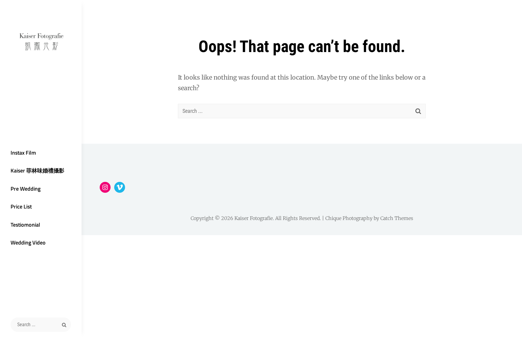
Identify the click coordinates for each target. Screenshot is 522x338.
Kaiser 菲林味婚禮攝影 (37, 170)
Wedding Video (28, 242)
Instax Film (23, 153)
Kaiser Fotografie (253, 218)
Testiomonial (25, 225)
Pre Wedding (25, 189)
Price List (21, 206)
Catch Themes (396, 218)
